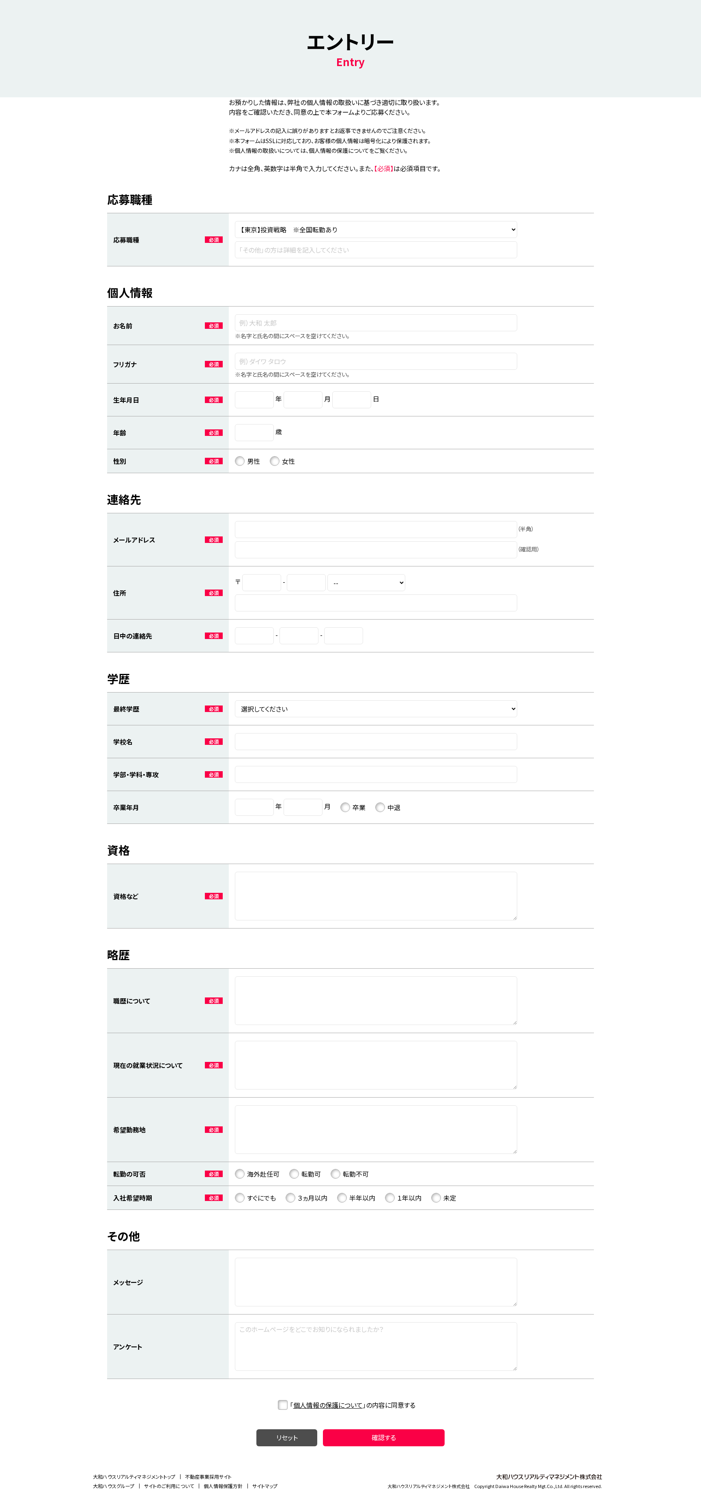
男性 (253, 461)
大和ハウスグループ (113, 1485)
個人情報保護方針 (223, 1485)
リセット (287, 1437)
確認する (384, 1437)
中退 (393, 807)
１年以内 (409, 1198)
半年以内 (362, 1198)
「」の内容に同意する (352, 1405)
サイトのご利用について (169, 1485)
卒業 (359, 807)
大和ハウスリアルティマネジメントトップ (134, 1476)
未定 (449, 1198)
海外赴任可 (263, 1174)
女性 (288, 461)
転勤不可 (356, 1174)
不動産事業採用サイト (208, 1476)
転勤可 (311, 1174)
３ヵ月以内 (312, 1198)
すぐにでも (261, 1198)
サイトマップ (264, 1485)
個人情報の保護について (328, 1405)
